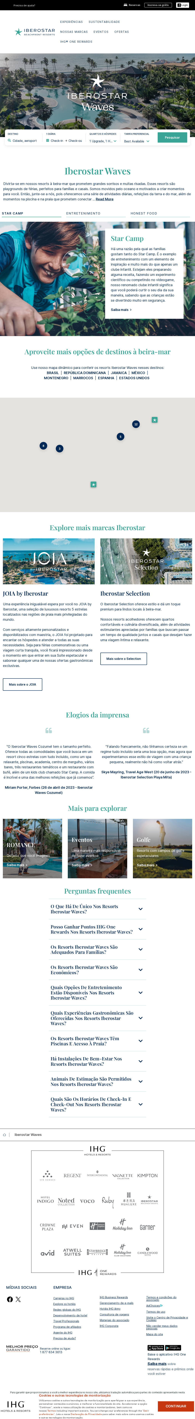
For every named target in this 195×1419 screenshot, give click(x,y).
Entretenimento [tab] (83, 213)
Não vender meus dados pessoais (161, 1327)
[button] (182, 5)
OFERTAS (121, 31)
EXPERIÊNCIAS (71, 21)
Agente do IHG (62, 1332)
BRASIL (53, 373)
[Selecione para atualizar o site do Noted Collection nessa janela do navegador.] (66, 1200)
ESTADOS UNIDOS (134, 378)
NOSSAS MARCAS (74, 31)
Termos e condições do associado (161, 1299)
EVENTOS (101, 31)
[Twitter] (18, 1299)
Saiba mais (157, 1364)
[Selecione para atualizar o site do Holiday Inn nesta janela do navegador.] (122, 1226)
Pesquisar (172, 137)
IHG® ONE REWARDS (76, 41)
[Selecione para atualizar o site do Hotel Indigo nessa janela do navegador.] (45, 1200)
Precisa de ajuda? (24, 5)
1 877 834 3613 (51, 1352)
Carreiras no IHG (63, 1298)
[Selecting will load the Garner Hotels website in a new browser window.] (147, 1226)
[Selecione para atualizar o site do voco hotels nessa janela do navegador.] (87, 1200)
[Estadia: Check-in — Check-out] (64, 141)
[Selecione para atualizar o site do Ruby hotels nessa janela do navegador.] (108, 1200)
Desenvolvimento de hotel (70, 1315)
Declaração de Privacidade (86, 1414)
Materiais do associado (114, 1320)
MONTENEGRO (56, 378)
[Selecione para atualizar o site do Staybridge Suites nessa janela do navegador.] (97, 1252)
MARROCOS (83, 378)
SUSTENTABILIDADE (104, 21)
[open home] (6, 1134)
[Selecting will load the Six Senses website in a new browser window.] (47, 1175)
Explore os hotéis (64, 1304)
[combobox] (24, 141)
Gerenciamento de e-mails (116, 1303)
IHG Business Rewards (114, 1297)
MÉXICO (138, 373)
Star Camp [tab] (12, 213)
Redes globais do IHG (67, 1309)
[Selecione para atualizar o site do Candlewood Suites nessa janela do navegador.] (147, 1252)
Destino (13, 134)
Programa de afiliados (67, 1326)
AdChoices (153, 1305)
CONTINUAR (176, 1406)
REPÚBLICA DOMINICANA (85, 373)
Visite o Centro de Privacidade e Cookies (167, 1319)
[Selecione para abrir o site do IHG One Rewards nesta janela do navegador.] (97, 1272)
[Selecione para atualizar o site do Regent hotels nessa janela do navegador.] (72, 1175)
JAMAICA (119, 373)
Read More (104, 199)
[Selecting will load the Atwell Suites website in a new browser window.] (72, 1252)
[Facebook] (10, 1299)
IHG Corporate (109, 1325)
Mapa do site (154, 1334)
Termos (51, 1410)
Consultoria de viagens (114, 1314)
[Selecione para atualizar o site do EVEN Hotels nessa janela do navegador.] (72, 1226)
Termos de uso (155, 1311)
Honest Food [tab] (144, 213)
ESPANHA (106, 378)
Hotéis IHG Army (110, 1308)
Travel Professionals (66, 1321)
